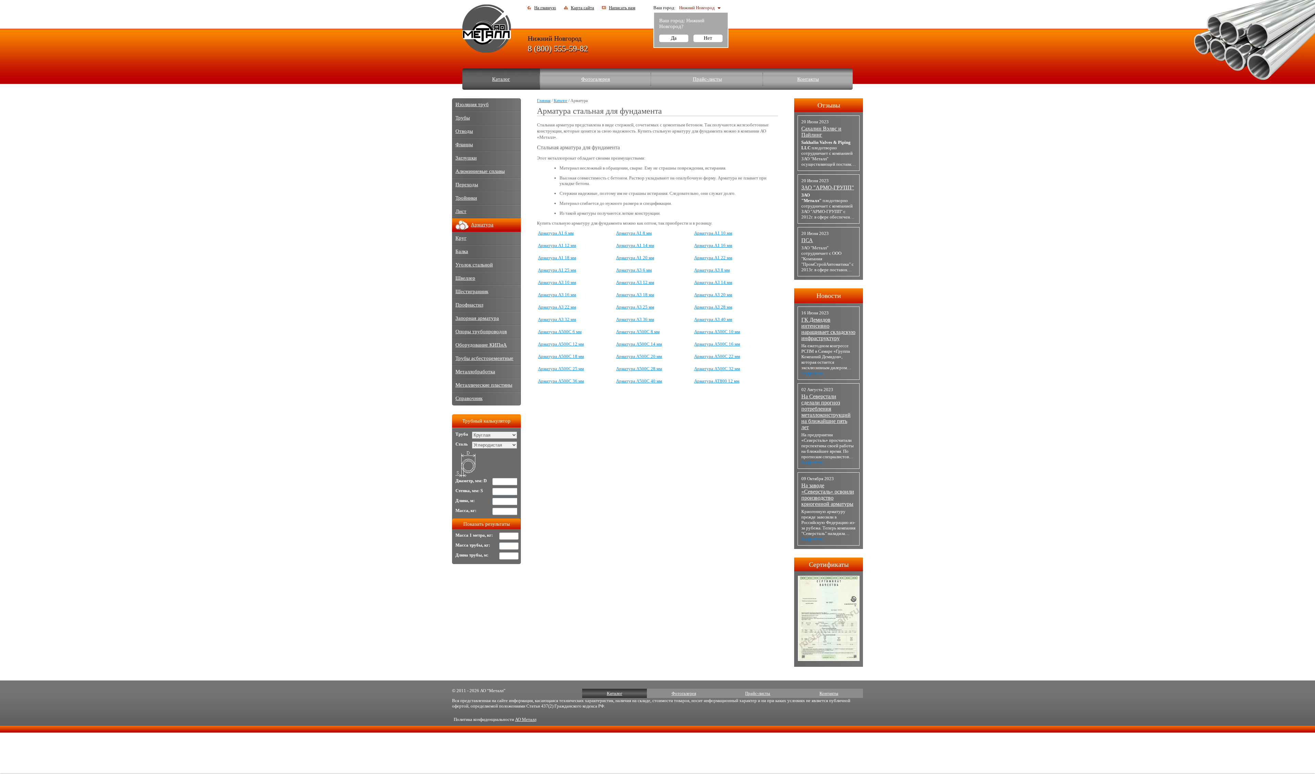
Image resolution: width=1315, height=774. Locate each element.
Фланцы (464, 144)
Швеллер (465, 278)
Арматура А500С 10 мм (717, 331)
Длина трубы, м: (471, 555)
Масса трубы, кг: (472, 545)
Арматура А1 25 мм (557, 270)
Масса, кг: (465, 510)
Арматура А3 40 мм (713, 319)
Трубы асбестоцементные (484, 358)
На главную (545, 7)
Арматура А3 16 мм (557, 294)
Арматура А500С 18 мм (561, 356)
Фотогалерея (595, 79)
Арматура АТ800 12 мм (716, 381)
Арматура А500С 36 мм (561, 381)
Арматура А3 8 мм (712, 270)
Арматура (482, 224)
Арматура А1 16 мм (713, 245)
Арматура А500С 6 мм (559, 331)
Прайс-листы (707, 79)
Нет (708, 38)
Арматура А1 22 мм (713, 257)
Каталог (501, 79)
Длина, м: (465, 500)
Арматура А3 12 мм (635, 282)
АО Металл (525, 719)
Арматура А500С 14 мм (639, 344)
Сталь (461, 444)
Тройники (466, 198)
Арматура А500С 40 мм (639, 381)
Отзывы (828, 105)
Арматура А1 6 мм (556, 233)
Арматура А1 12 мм (557, 245)
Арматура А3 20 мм (713, 294)
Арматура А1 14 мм (635, 245)
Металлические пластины (483, 385)
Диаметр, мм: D (471, 480)
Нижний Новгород (697, 7)
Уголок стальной (474, 264)
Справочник (469, 398)
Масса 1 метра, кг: (474, 535)
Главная (544, 100)
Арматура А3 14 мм (713, 282)
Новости (828, 295)
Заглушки (466, 158)
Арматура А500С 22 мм (717, 356)
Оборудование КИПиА (481, 345)
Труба (461, 434)
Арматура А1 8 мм (634, 233)
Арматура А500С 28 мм (639, 368)
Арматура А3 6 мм (634, 270)
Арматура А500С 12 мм (561, 344)
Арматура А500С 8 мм (638, 331)
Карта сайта (582, 7)
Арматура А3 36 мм (635, 319)
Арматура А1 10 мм (713, 233)
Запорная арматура (477, 318)
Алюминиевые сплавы (480, 171)
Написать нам (622, 7)
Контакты (808, 79)
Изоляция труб (472, 104)
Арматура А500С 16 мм (717, 344)
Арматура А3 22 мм (557, 307)
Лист (460, 211)
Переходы (466, 184)
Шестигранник (471, 291)
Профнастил (469, 305)
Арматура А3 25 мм (635, 307)
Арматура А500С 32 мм (717, 368)
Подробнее (812, 373)
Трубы (462, 118)
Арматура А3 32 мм (557, 319)
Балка (461, 251)
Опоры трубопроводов (481, 331)
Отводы (464, 131)
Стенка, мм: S (469, 490)
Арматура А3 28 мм (713, 307)
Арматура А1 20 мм (635, 257)
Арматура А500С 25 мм (561, 368)
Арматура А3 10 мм (557, 282)
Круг (460, 238)
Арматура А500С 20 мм (639, 356)
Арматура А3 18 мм (635, 294)
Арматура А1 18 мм (557, 257)
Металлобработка (475, 371)
